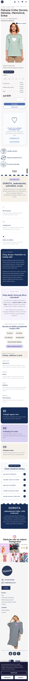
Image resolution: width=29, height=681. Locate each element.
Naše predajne (5, 615)
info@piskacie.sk (14, 138)
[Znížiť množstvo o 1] (17, 99)
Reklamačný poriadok (7, 605)
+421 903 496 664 (14, 141)
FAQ (2, 601)
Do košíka (14, 104)
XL (23, 79)
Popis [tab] (14, 171)
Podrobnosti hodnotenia (7, 20)
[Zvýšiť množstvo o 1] (24, 99)
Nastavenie (14, 672)
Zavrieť (11, 111)
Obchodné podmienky (7, 603)
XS (9, 79)
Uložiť (5, 111)
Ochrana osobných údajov (8, 607)
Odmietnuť (7, 677)
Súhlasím (20, 677)
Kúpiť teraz (14, 107)
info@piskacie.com (10, 588)
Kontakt (6, 593)
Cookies (3, 609)
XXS (5, 79)
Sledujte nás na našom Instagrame (14, 547)
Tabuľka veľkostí (8, 72)
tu (14, 669)
